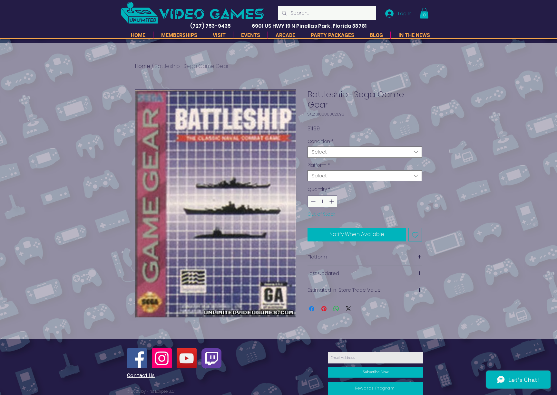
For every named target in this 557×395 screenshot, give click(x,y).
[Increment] (332, 201)
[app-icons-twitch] (211, 358)
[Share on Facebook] (312, 309)
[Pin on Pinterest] (324, 309)
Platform (319, 165)
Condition (320, 141)
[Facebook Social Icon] (137, 358)
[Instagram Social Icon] (162, 358)
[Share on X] (348, 309)
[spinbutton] (322, 201)
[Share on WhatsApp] (336, 309)
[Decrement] (312, 201)
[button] (424, 13)
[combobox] (365, 152)
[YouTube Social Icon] (187, 358)
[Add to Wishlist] (415, 234)
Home (142, 66)
